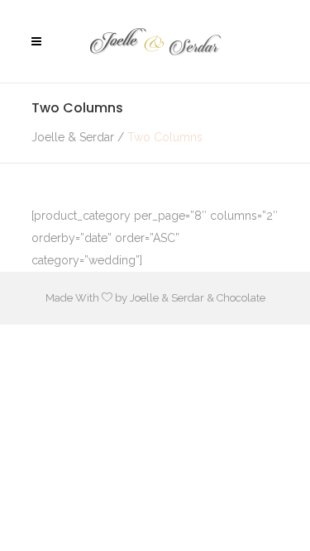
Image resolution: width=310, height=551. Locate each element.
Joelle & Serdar (72, 137)
